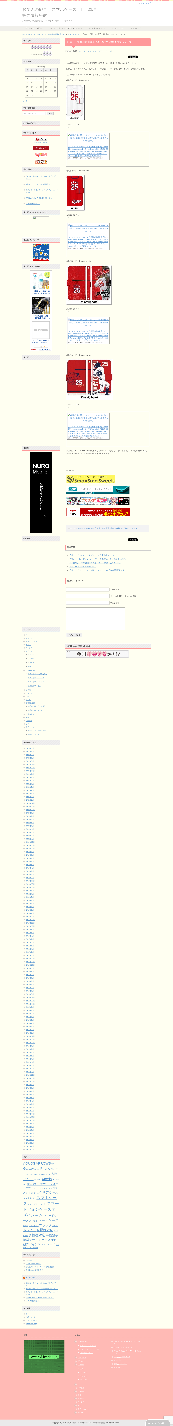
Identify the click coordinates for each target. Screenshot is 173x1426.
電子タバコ (30, 727)
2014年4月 (30, 1062)
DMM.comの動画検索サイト (36, 1270)
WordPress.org (31, 1324)
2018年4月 (30, 907)
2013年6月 (30, 1094)
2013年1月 (30, 1111)
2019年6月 (30, 861)
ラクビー (31, 662)
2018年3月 (30, 910)
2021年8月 (30, 777)
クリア (44, 1192)
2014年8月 (30, 1049)
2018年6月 (30, 900)
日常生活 (29, 721)
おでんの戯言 (30, 1277)
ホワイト (29, 1230)
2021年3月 (30, 793)
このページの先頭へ (158, 1423)
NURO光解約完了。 (33, 204)
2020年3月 (30, 832)
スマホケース (79, 528)
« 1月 (25, 101)
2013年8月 (30, 1088)
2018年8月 (30, 894)
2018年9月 (30, 891)
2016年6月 (30, 978)
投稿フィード (31, 1317)
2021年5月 (30, 787)
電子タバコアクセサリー (37, 730)
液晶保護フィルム (34, 686)
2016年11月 (30, 962)
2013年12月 (30, 1075)
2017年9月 (30, 929)
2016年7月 (30, 975)
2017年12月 (30, 920)
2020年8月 (30, 816)
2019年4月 (30, 868)
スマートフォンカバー (37, 1204)
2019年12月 (30, 842)
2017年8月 (30, 933)
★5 (53, 1179)
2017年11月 (30, 923)
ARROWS (43, 1163)
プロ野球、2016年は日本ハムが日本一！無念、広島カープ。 (95, 563)
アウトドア (30, 638)
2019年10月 (30, 849)
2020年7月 (30, 819)
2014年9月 (30, 1046)
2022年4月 (30, 751)
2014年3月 (30, 1065)
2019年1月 (30, 878)
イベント (39, 1188)
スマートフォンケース (101, 51)
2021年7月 (30, 781)
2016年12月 (30, 959)
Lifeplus (29, 1260)
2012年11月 (30, 1117)
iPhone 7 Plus (28, 1174)
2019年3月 (30, 871)
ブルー (55, 1226)
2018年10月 (30, 887)
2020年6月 (30, 823)
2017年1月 (30, 955)
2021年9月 (30, 774)
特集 (112, 528)
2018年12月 (30, 881)
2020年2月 (30, 836)
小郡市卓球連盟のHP (33, 1264)
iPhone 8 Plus (46, 1174)
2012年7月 (30, 1130)
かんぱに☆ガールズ (41, 1184)
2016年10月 (30, 965)
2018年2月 (30, 913)
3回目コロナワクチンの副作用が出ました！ (42, 184)
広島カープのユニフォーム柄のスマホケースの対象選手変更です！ (97, 570)
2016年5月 (30, 981)
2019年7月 (30, 858)
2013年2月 (30, 1107)
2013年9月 (30, 1085)
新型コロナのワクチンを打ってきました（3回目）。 (42, 191)
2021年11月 (30, 768)
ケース (53, 1192)
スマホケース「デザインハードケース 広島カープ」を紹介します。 (98, 559)
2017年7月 (30, 936)
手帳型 (50, 1235)
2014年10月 (30, 1043)
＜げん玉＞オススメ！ (97, 28)
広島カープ (91, 528)
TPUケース (37, 1179)
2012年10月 (30, 1120)
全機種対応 (44, 1230)
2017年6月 (30, 939)
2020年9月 (30, 813)
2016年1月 (30, 994)
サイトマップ (136, 28)
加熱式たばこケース (35, 710)
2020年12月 (30, 803)
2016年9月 (30, 968)
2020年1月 (30, 839)
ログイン (29, 1314)
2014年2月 (30, 1069)
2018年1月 (30, 916)
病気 (27, 724)
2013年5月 (30, 1098)
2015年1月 (30, 1033)
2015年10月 (30, 1004)
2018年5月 (30, 904)
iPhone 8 (37, 1174)
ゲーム (28, 645)
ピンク (25, 1226)
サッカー (31, 654)
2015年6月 (30, 1017)
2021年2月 (30, 797)
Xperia (47, 1179)
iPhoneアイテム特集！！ (35, 28)
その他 (28, 690)
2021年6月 (30, 784)
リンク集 (117, 1360)
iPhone (44, 1168)
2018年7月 (30, 897)
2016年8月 (30, 971)
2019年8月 (30, 855)
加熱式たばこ (31, 703)
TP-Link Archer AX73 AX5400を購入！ (40, 198)
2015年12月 (30, 997)
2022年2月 (30, 758)
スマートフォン (84, 51)
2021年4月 (30, 790)
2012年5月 (30, 1136)
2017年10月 (30, 926)
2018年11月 (30, 884)
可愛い (25, 1236)
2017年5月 (30, 942)
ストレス (29, 648)
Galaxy (28, 1168)
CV (52, 1164)
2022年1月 (30, 761)
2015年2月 (30, 1030)
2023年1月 (30, 748)
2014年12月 (30, 1036)
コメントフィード (32, 1320)
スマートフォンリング (36, 682)
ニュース (29, 693)
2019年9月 (30, 852)
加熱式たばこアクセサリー (37, 706)
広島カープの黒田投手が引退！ (82, 566)
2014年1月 (30, 1072)
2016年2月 (30, 991)
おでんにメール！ (118, 28)
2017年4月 (30, 946)
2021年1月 (30, 800)
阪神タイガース (130, 528)
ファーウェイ (34, 1226)
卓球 (29, 666)
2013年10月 (30, 1081)
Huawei (36, 1169)
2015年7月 (30, 1014)
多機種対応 (36, 1235)
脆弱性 (35, 1248)
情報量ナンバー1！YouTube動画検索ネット (42, 1267)
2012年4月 (30, 1140)
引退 (99, 528)
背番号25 (119, 528)
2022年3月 (30, 755)
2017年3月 (30, 949)
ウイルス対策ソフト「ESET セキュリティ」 (66, 28)
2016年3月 (30, 988)
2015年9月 (30, 1007)
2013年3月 (30, 1104)
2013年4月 (30, 1101)
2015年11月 (30, 1001)
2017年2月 (30, 952)
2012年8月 (30, 1127)
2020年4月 (30, 829)
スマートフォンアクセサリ (37, 674)
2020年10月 (30, 810)
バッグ (28, 700)
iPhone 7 (54, 1169)
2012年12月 (30, 1114)
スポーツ (29, 651)
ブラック (45, 1225)
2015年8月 (30, 1010)
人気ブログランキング (41, 142)
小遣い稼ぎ (30, 714)
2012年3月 (30, 1143)
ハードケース (48, 1220)
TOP (43, 34)
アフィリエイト (31, 641)
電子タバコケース (34, 734)
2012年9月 (30, 1124)
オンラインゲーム (32, 1193)
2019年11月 (30, 845)
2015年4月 (30, 1023)
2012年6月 (30, 1133)
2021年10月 (30, 771)
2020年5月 (30, 826)
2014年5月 (30, 1059)
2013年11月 (30, 1078)
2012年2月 (30, 1146)
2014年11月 (30, 1039)
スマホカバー (29, 1198)
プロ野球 (31, 658)
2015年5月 (30, 1020)
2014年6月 (30, 1056)
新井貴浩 (105, 528)
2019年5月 (30, 865)
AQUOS (29, 1163)
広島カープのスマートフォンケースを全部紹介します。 (93, 555)
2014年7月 (30, 1052)
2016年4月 (30, 984)
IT (26, 635)
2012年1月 (30, 1149)
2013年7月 (30, 1091)
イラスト (47, 1188)
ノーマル (33, 1221)
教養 (27, 717)
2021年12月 (30, 764)
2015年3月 (30, 1026)
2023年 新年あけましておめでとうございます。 (41, 177)
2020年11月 (30, 806)
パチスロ (29, 696)
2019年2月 (30, 874)
